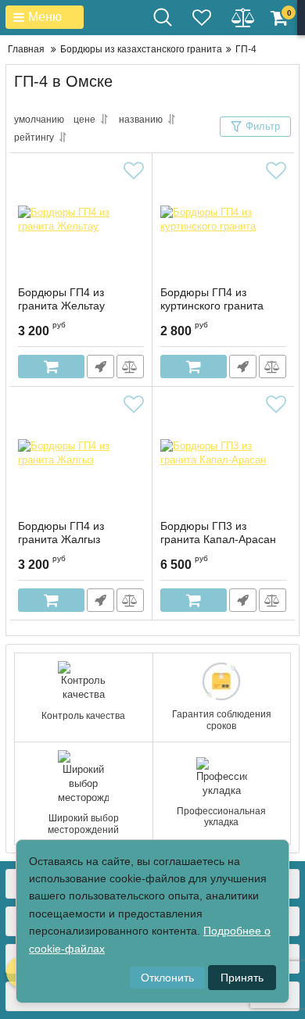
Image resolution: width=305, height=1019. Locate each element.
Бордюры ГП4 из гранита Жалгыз (61, 532)
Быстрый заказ (100, 366)
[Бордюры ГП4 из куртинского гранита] (223, 219)
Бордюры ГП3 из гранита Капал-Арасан (218, 532)
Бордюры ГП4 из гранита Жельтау (61, 299)
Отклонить (167, 977)
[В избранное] (134, 171)
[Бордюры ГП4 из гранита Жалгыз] (81, 453)
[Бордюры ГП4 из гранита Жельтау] (81, 219)
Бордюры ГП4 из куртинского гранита (212, 299)
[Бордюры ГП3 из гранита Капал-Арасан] (223, 453)
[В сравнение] (130, 366)
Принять (242, 977)
